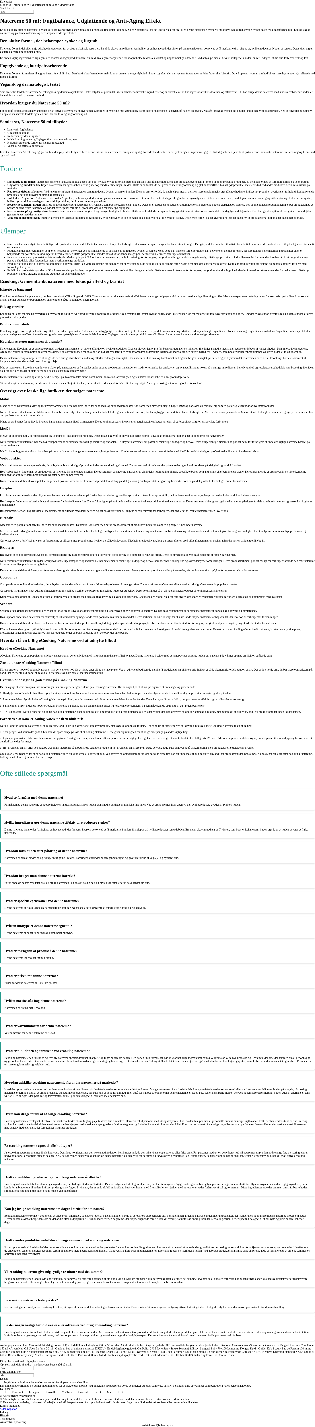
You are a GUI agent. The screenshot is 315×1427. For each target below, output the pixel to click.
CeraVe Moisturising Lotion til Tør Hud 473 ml (56, 1345)
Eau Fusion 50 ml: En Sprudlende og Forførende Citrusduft (219, 1351)
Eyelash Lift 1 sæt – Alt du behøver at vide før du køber (187, 1345)
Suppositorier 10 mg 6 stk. (44, 1351)
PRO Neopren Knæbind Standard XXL (279, 1351)
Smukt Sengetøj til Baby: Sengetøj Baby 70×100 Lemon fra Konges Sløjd (213, 1348)
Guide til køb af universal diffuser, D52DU (80, 1348)
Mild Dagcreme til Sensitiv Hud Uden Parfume (155, 1351)
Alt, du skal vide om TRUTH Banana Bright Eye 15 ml (93, 1351)
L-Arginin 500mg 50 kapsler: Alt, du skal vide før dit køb (119, 1345)
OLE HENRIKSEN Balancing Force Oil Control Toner (202, 1355)
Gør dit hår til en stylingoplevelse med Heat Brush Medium (133, 1355)
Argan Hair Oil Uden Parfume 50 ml (31, 1348)
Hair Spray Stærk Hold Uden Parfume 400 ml (70, 1355)
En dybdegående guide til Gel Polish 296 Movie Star (137, 1348)
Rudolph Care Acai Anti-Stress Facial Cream (247, 1345)
